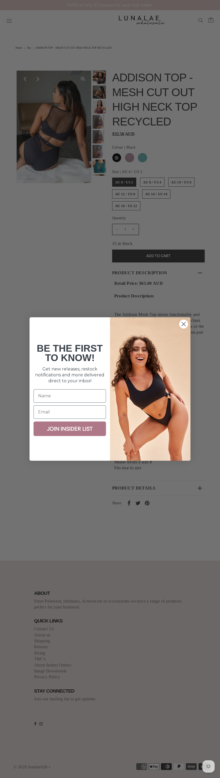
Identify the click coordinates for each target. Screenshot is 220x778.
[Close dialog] (183, 324)
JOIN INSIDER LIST (70, 429)
